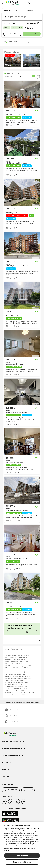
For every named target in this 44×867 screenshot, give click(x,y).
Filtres (11, 34)
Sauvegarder (21, 632)
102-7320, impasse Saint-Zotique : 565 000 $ (17, 655)
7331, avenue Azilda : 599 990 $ (13, 663)
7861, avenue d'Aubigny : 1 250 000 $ (15, 672)
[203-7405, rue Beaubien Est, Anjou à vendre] (22, 192)
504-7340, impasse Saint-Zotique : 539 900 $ (17, 682)
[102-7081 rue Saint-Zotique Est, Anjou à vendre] (22, 538)
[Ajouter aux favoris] (36, 111)
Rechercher (30, 34)
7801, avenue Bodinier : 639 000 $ (14, 684)
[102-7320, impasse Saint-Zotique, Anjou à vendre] (22, 94)
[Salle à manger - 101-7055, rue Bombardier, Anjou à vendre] (22, 441)
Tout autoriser (22, 856)
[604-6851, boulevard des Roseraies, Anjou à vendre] (22, 245)
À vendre (8, 11)
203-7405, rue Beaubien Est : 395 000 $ (15, 659)
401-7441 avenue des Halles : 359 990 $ (15, 691)
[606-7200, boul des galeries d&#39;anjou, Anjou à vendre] (22, 295)
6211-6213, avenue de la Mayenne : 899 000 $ (17, 686)
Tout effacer (29, 28)
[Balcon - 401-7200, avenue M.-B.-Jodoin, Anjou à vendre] (22, 142)
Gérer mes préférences (22, 862)
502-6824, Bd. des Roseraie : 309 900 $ (15, 670)
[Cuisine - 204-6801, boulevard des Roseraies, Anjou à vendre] (22, 392)
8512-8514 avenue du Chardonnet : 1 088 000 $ (18, 678)
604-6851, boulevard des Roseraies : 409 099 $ (17, 661)
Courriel (29, 790)
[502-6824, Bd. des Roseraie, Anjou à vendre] (22, 343)
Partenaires (7, 776)
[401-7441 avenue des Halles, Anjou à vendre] (22, 586)
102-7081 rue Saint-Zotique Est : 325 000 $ (16, 688)
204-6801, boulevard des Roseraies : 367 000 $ (17, 676)
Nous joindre (8, 785)
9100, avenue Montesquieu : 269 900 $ (15, 695)
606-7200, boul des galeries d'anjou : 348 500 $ (18, 666)
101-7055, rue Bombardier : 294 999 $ (15, 680)
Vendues (31, 11)
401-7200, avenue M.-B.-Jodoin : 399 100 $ (16, 657)
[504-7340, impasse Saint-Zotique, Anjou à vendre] (22, 490)
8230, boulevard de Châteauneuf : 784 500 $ (17, 668)
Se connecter (38, 3)
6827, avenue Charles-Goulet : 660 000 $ (16, 674)
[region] (22, 844)
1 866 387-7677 (12, 790)
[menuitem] (22, 741)
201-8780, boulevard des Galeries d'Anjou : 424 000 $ (19, 693)
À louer (19, 11)
